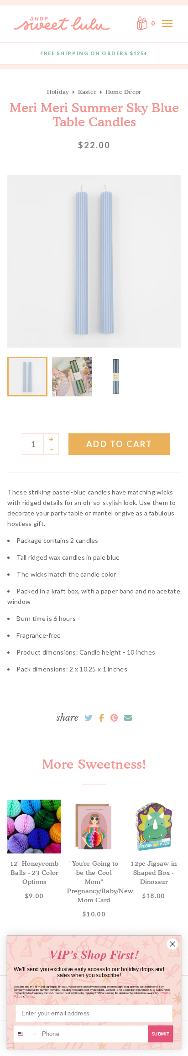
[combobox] (26, 1034)
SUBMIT (160, 1034)
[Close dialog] (172, 944)
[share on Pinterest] (114, 718)
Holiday (58, 91)
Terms (29, 996)
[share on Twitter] (89, 718)
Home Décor (123, 91)
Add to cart (119, 444)
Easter (87, 91)
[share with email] (128, 718)
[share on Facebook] (101, 718)
